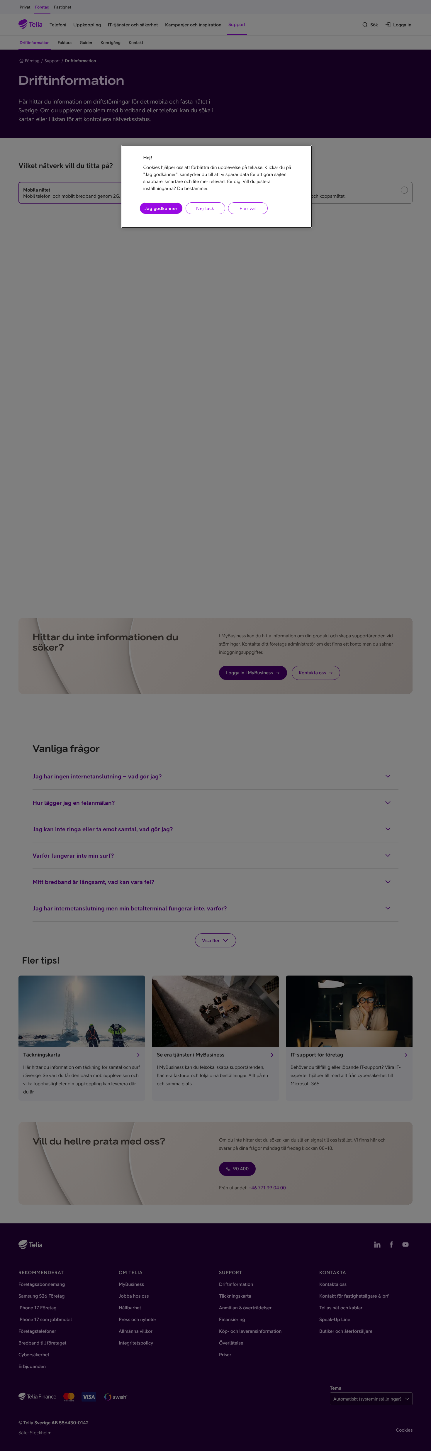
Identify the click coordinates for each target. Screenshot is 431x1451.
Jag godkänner (161, 208)
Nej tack (205, 208)
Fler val (248, 208)
